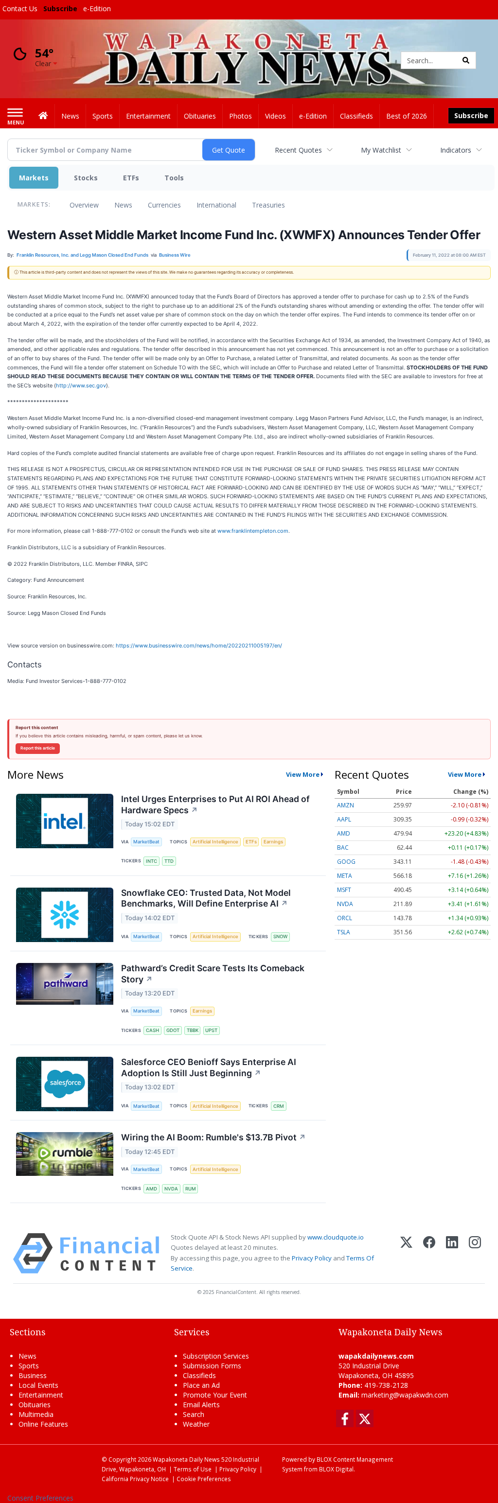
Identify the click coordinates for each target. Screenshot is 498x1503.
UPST (211, 1030)
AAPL (344, 819)
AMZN (345, 805)
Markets (34, 177)
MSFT (344, 890)
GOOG (346, 861)
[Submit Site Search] (466, 60)
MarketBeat (146, 841)
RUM (190, 1188)
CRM (278, 1106)
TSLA (343, 932)
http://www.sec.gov (81, 385)
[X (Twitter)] (406, 1253)
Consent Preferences (40, 1498)
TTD (169, 861)
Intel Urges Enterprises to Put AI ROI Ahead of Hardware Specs (215, 804)
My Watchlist (381, 150)
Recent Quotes (298, 150)
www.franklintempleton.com (252, 530)
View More (303, 774)
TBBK (192, 1030)
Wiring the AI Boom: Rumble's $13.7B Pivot (213, 1137)
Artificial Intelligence (215, 841)
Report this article (37, 748)
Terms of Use (193, 1469)
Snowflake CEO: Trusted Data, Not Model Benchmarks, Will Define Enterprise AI (206, 898)
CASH (152, 1030)
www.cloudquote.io (335, 1237)
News (123, 205)
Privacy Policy (312, 1258)
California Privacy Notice (135, 1479)
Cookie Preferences (204, 1479)
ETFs (131, 177)
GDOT (172, 1030)
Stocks (86, 177)
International (216, 205)
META (344, 876)
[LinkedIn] (452, 1253)
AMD (151, 1188)
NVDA (171, 1188)
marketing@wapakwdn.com (404, 1394)
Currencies (164, 205)
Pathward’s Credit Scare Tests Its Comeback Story (212, 973)
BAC (343, 847)
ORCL (344, 918)
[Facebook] (429, 1253)
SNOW (280, 936)
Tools (174, 177)
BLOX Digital (336, 1469)
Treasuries (268, 205)
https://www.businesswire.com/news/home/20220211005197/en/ (199, 645)
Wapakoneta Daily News (186, 1459)
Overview (84, 205)
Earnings (273, 841)
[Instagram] (475, 1253)
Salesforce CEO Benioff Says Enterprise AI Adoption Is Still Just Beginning (208, 1067)
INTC (151, 861)
